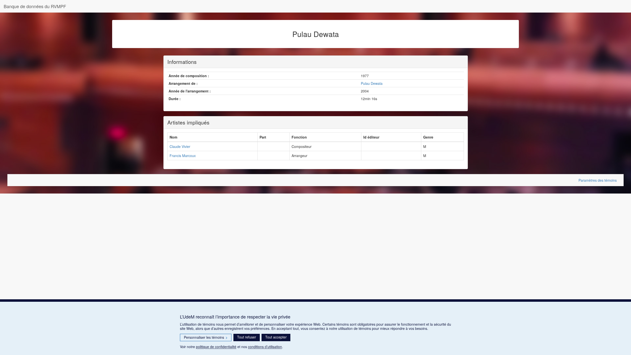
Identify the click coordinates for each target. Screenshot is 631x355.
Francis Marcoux (183, 155)
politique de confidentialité (216, 346)
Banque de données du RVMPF (35, 6)
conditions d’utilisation (265, 346)
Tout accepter (276, 337)
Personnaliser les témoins (206, 337)
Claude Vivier (180, 146)
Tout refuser (246, 337)
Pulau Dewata (372, 83)
